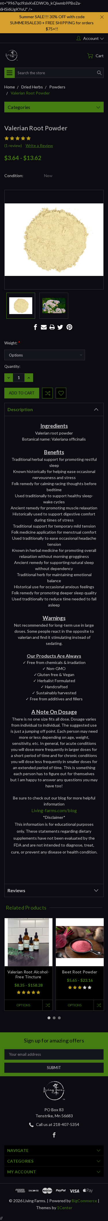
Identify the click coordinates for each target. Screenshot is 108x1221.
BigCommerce (84, 1200)
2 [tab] (54, 1017)
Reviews (16, 890)
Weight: (12, 342)
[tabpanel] (28, 964)
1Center (64, 1207)
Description (20, 409)
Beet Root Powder (79, 971)
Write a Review (39, 145)
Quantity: (12, 366)
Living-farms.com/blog (54, 810)
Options (23, 1005)
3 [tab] (59, 1017)
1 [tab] (49, 1017)
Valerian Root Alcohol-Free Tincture (28, 974)
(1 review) (13, 145)
